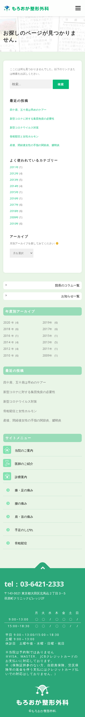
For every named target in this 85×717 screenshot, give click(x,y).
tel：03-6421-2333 (34, 584)
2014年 (14, 186)
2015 (45, 336)
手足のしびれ (24, 530)
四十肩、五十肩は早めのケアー (28, 110)
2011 (45, 349)
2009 (45, 355)
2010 (6, 355)
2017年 (14, 205)
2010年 (14, 223)
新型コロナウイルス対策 (24, 127)
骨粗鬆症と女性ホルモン (24, 136)
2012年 (14, 173)
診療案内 (21, 477)
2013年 (14, 180)
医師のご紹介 (24, 464)
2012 (6, 349)
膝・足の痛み (24, 490)
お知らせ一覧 (70, 296)
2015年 (14, 192)
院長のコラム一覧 (67, 285)
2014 (6, 342)
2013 (45, 342)
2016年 (14, 198)
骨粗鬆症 (21, 543)
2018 (6, 329)
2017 (45, 329)
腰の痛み (21, 503)
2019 (45, 322)
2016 (6, 336)
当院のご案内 (24, 450)
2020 (6, 322)
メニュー (78, 8)
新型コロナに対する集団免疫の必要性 (32, 118)
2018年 (14, 211)
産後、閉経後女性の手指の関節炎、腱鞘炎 (35, 145)
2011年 (14, 167)
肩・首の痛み (24, 517)
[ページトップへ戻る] (42, 568)
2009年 (14, 217)
